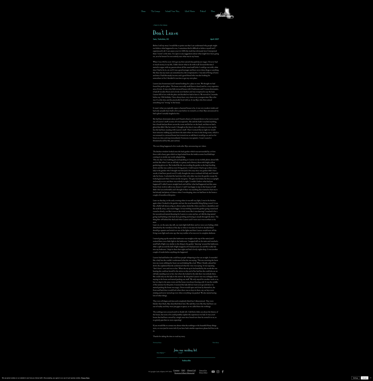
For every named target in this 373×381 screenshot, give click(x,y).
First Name (160, 353)
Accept (365, 378)
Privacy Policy (203, 373)
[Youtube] (213, 372)
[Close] (371, 377)
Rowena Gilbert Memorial (184, 373)
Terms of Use (203, 370)
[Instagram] (218, 372)
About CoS (191, 370)
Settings (355, 378)
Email (180, 353)
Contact (176, 370)
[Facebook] (223, 372)
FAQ (183, 370)
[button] (190, 11)
